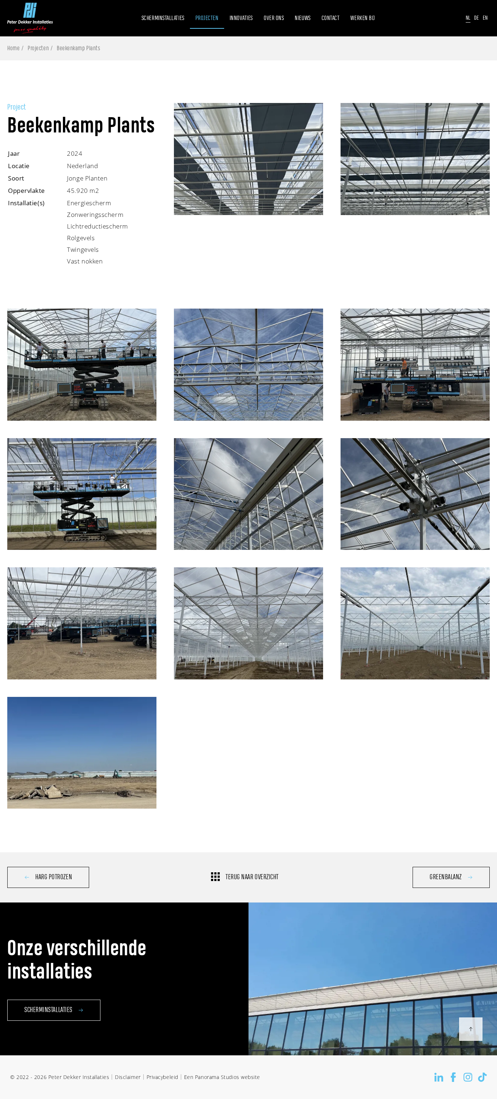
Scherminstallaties (48, 1010)
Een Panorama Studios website (222, 1077)
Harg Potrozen (53, 877)
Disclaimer (127, 1077)
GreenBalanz (446, 877)
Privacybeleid (162, 1077)
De (476, 18)
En (485, 18)
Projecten (38, 48)
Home (13, 48)
